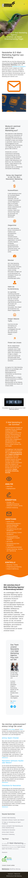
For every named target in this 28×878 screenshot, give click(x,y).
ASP (2, 843)
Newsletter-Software (11, 845)
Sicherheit (15, 847)
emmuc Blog (11, 729)
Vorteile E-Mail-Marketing (8, 817)
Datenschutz (17, 873)
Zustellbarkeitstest (15, 848)
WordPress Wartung (15, 869)
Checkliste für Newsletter (11, 785)
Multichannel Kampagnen (19, 66)
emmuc (25, 843)
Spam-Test (5, 848)
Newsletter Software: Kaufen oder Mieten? (13, 762)
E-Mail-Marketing (15, 843)
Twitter (21, 729)
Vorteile (10, 848)
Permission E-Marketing (8, 834)
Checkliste (5, 843)
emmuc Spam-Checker (10, 738)
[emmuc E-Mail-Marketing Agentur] (8, 4)
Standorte (4, 852)
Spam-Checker (21, 847)
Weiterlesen (5, 757)
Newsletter (5, 845)
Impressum (10, 873)
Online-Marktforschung (19, 845)
